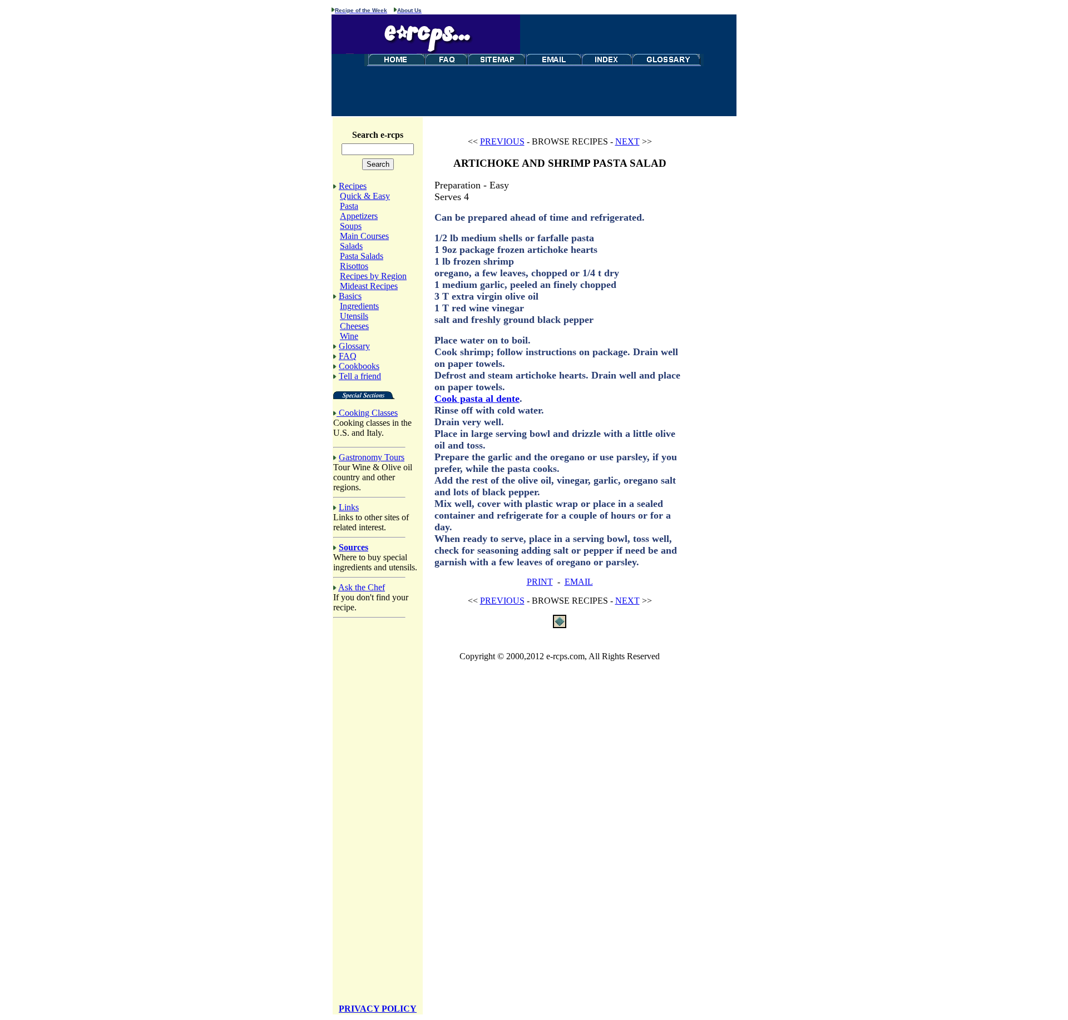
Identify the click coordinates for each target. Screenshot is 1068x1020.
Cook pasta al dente (477, 398)
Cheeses (354, 326)
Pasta (349, 206)
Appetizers (359, 216)
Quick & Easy (365, 196)
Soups (351, 226)
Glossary (354, 346)
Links (349, 507)
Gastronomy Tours (371, 457)
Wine (349, 336)
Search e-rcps (377, 135)
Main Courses (364, 236)
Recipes (353, 186)
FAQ (348, 356)
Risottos (354, 266)
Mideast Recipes (369, 286)
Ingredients (359, 306)
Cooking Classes (368, 412)
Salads (351, 246)
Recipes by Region (373, 276)
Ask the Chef (361, 587)
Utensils (354, 316)
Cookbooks (359, 366)
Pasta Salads (361, 256)
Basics (350, 296)
